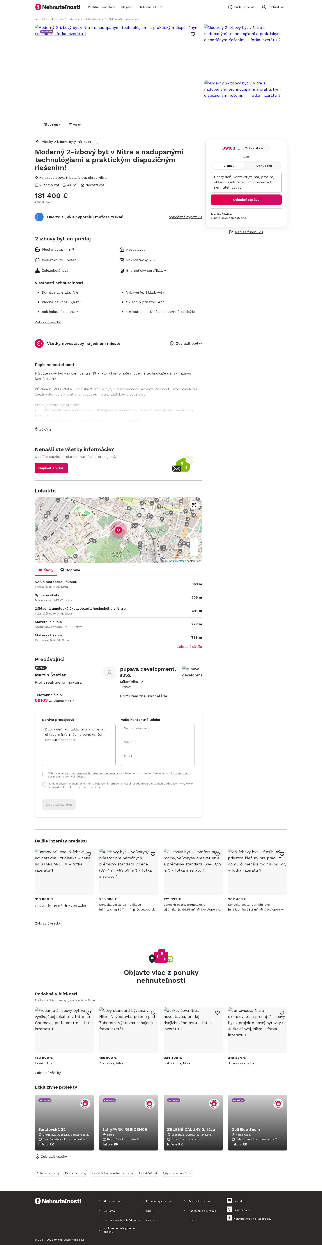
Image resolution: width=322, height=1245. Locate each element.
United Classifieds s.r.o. (69, 1239)
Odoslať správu (246, 200)
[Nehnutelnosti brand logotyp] (58, 7)
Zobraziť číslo (256, 148)
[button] (118, 429)
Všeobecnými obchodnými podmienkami (91, 773)
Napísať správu (51, 468)
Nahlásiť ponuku (249, 232)
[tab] (46, 570)
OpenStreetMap (176, 561)
